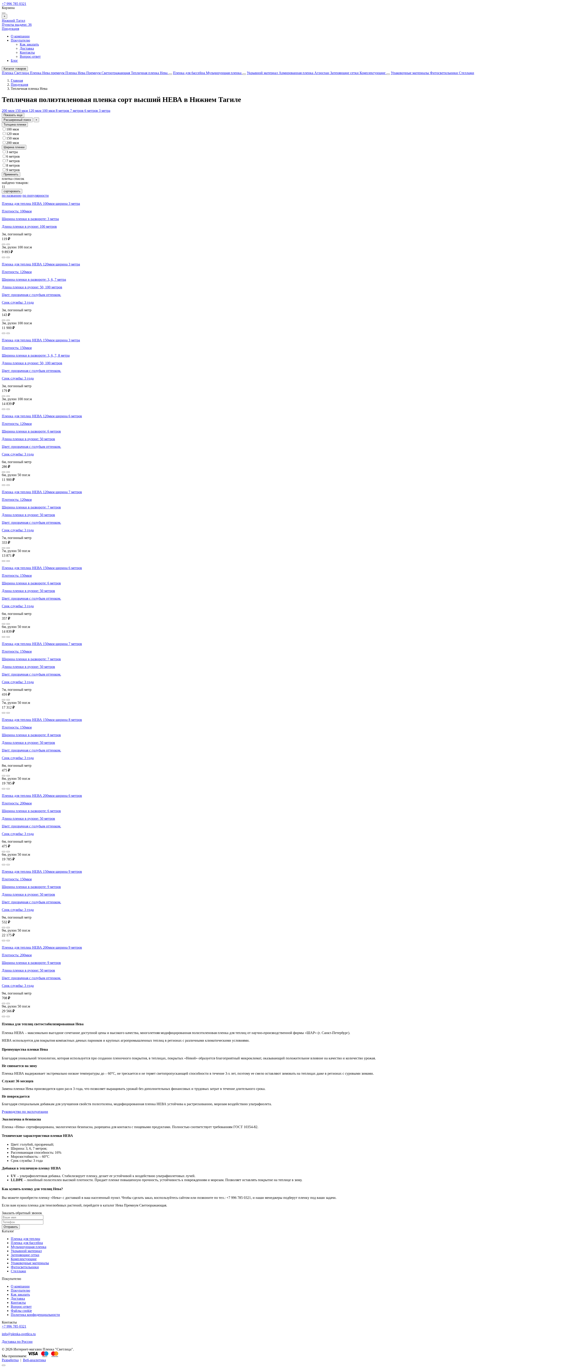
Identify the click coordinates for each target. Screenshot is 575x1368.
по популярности (35, 195)
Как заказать (29, 44)
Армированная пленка (296, 73)
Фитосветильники (444, 73)
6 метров (91, 111)
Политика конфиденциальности (35, 1315)
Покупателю (20, 40)
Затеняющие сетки (345, 73)
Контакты (27, 52)
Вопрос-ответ (30, 56)
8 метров (63, 111)
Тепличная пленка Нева (149, 73)
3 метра (104, 111)
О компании (20, 36)
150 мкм (22, 111)
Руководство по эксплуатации (25, 1112)
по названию (12, 195)
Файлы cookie (21, 1311)
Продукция (10, 29)
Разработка (10, 1360)
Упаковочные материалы (410, 73)
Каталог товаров (15, 68)
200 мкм (8, 111)
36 (17, 25)
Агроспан (322, 73)
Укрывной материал (263, 73)
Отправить (11, 1227)
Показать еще (13, 115)
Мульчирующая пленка (224, 73)
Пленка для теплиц (25, 1239)
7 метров (77, 111)
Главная (17, 80)
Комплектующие (373, 73)
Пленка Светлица (16, 73)
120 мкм (35, 111)
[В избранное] (3, 244)
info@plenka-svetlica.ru (19, 1334)
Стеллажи (466, 73)
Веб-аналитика (34, 1360)
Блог (14, 60)
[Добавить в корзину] (8, 244)
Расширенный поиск (17, 120)
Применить (11, 174)
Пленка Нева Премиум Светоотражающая (98, 73)
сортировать (12, 191)
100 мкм (49, 111)
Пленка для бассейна (189, 73)
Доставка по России (17, 1342)
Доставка (27, 48)
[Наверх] (3, 1365)
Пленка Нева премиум (47, 73)
